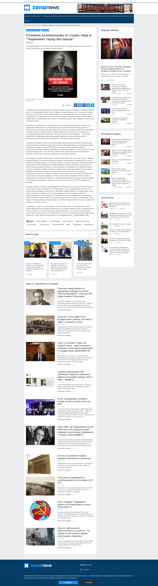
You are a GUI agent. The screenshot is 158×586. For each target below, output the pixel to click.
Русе (110, 226)
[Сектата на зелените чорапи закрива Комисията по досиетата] (40, 464)
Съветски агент (32, 224)
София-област (113, 208)
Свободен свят (89, 224)
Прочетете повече (64, 310)
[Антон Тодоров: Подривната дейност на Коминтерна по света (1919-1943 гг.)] (40, 510)
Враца (113, 174)
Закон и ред (110, 16)
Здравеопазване (101, 16)
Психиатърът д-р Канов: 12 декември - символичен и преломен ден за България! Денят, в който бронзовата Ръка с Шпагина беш (59, 267)
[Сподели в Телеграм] (88, 105)
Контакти (86, 569)
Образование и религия (120, 16)
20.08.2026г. (118, 254)
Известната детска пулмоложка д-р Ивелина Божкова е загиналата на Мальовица (119, 204)
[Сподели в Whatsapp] (92, 105)
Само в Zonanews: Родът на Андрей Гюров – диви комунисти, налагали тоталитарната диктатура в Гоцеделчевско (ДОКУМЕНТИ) (75, 347)
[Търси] (131, 1)
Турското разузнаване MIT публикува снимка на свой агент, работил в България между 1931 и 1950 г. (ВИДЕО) (75, 376)
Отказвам (88, 582)
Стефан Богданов (41, 221)
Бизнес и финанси (55, 16)
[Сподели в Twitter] (80, 105)
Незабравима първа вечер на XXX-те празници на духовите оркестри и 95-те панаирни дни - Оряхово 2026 (120, 215)
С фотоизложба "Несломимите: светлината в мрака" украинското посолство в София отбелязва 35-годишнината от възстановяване (119, 250)
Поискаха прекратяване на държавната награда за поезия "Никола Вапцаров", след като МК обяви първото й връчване (75, 292)
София (111, 242)
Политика (27, 16)
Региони (27, 20)
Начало (26, 25)
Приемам (68, 582)
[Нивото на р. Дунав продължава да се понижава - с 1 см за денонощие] (104, 232)
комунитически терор (82, 221)
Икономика (46, 16)
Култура (130, 16)
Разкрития (93, 16)
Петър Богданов (55, 221)
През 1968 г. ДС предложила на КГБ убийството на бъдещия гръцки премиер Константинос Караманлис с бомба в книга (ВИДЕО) (76, 431)
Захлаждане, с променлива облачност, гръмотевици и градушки (119, 119)
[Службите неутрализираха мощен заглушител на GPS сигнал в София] (104, 241)
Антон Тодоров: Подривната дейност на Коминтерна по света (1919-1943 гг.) (74, 504)
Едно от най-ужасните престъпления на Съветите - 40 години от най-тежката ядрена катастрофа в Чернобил (73, 532)
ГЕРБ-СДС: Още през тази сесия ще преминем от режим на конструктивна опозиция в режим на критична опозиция (121, 100)
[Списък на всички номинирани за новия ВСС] (105, 162)
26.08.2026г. (111, 80)
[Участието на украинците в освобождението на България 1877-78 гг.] (40, 486)
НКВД (68, 224)
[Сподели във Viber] (84, 105)
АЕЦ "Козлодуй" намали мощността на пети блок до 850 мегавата (120, 170)
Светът (39, 16)
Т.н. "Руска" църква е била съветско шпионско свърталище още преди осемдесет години (84, 266)
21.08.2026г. (118, 242)
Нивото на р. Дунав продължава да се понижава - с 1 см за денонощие (120, 230)
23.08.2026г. (122, 208)
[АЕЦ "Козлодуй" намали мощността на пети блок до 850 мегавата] (105, 171)
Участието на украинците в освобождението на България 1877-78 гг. (76, 480)
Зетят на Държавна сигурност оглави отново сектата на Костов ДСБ (74, 401)
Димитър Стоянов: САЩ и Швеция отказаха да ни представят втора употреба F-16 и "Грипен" (121, 152)
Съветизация (77, 224)
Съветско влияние (58, 224)
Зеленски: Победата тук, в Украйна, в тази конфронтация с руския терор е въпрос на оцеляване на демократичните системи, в (35, 267)
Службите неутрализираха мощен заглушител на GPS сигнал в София (120, 239)
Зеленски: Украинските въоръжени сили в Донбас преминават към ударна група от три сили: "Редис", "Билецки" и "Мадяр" (121, 88)
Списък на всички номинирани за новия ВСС (121, 160)
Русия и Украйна (116, 93)
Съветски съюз (44, 224)
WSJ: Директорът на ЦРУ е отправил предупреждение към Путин (120, 110)
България (33, 16)
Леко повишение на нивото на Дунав (120, 224)
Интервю (74, 16)
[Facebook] (126, 1)
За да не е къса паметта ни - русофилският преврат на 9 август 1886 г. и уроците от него (75, 319)
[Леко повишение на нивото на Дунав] (104, 226)
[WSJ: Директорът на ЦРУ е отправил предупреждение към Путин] (105, 111)
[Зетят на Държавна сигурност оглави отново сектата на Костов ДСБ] (40, 407)
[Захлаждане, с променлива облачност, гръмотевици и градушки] (105, 120)
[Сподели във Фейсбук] (76, 105)
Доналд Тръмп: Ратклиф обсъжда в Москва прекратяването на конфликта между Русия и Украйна (116, 69)
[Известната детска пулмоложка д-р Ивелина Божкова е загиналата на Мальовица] (104, 205)
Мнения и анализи (66, 16)
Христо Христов (68, 221)
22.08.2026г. (118, 219)
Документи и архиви (83, 16)
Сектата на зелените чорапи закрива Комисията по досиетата (74, 457)
